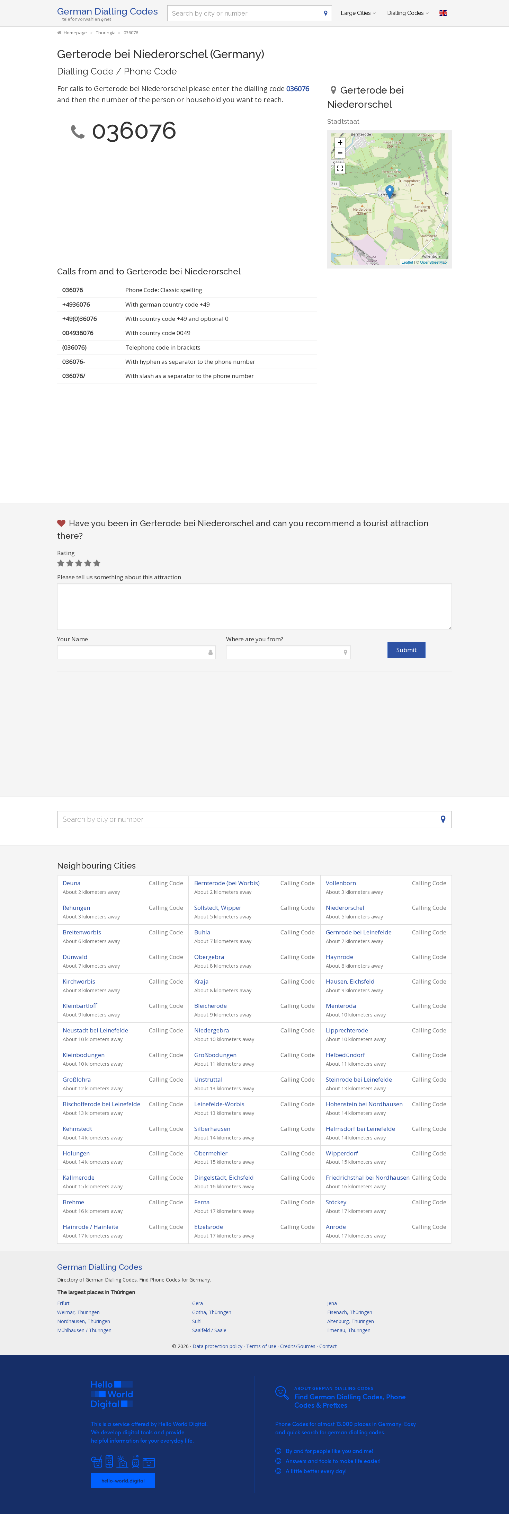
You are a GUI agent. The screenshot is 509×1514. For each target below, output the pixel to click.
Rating (66, 553)
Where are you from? (254, 639)
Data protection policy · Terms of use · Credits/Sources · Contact (265, 1346)
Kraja (201, 981)
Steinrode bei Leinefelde (359, 1079)
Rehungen (76, 908)
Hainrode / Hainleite (90, 1227)
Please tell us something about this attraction (119, 577)
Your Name (72, 639)
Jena (332, 1303)
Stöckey (336, 1202)
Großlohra (77, 1079)
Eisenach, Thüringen (349, 1312)
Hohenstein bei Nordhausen (364, 1104)
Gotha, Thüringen (211, 1312)
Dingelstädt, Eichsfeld (224, 1177)
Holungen (76, 1153)
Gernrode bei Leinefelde (359, 932)
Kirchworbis (79, 981)
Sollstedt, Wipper (217, 908)
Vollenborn (341, 883)
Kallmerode (79, 1177)
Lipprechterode (347, 1030)
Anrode (336, 1227)
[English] (443, 13)
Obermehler (210, 1153)
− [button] (340, 153)
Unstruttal (208, 1079)
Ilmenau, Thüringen (348, 1330)
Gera (197, 1303)
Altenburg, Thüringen (350, 1321)
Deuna (72, 883)
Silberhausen (212, 1129)
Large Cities (356, 13)
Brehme (73, 1202)
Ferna (202, 1202)
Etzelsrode (208, 1227)
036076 (297, 88)
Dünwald (75, 957)
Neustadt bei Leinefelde (95, 1030)
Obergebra (209, 957)
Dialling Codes (405, 13)
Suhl (197, 1321)
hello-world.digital (123, 1480)
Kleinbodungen (84, 1055)
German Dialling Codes (107, 11)
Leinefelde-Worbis (219, 1104)
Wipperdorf (342, 1153)
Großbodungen (215, 1055)
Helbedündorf (345, 1055)
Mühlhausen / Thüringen (84, 1330)
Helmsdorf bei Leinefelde (360, 1129)
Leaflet (407, 262)
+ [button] (340, 142)
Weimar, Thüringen (78, 1312)
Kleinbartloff (80, 1006)
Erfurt (63, 1303)
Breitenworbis (82, 932)
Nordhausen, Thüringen (83, 1321)
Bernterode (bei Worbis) (227, 883)
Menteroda (341, 1006)
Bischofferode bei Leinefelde (101, 1104)
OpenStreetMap (433, 262)
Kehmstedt (77, 1129)
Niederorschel (345, 908)
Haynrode (339, 957)
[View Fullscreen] (340, 168)
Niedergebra (211, 1030)
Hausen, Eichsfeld (350, 981)
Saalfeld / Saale (209, 1330)
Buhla (202, 932)
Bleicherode (210, 1006)
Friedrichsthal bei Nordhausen (368, 1177)
